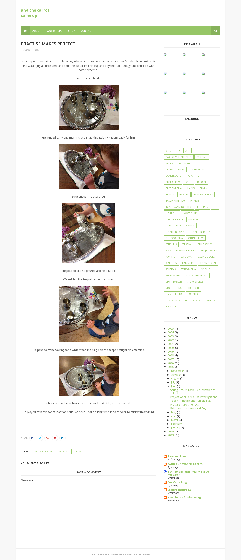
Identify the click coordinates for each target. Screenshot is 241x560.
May (174, 412)
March (175, 420)
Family (203, 188)
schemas (171, 269)
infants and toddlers (179, 207)
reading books (206, 256)
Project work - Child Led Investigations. (194, 397)
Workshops (54, 30)
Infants (194, 200)
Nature (190, 225)
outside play (196, 238)
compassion (197, 169)
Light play (172, 213)
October (176, 374)
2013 (171, 435)
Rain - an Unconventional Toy (188, 408)
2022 (171, 340)
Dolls (188, 182)
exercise (201, 182)
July (173, 382)
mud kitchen (173, 225)
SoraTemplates (114, 554)
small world (173, 275)
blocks (170, 163)
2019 (171, 351)
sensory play (188, 269)
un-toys (210, 300)
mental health (174, 219)
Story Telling (174, 288)
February (176, 423)
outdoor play (174, 238)
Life (215, 207)
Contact (87, 30)
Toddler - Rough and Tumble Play (190, 400)
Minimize (193, 219)
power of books (186, 250)
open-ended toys (44, 451)
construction (174, 175)
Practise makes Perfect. (184, 404)
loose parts (190, 213)
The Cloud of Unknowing (184, 497)
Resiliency (171, 263)
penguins (171, 244)
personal (187, 244)
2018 (171, 355)
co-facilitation (175, 169)
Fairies (191, 188)
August (175, 378)
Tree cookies (192, 300)
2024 (171, 332)
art (187, 151)
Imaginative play (175, 200)
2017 (171, 359)
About (36, 30)
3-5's (168, 151)
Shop (71, 30)
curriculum (173, 182)
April (174, 416)
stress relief (194, 288)
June (174, 386)
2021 (171, 344)
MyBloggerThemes (139, 554)
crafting (193, 175)
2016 (171, 363)
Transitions (173, 300)
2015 (171, 367)
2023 (171, 336)
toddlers (63, 451)
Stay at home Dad (196, 275)
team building (174, 294)
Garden (183, 194)
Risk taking (188, 263)
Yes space (78, 451)
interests (202, 207)
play (168, 250)
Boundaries (186, 163)
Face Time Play (174, 188)
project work (209, 250)
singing (205, 269)
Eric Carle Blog (177, 482)
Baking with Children (178, 157)
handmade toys (203, 194)
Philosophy (205, 244)
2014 (171, 431)
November (178, 370)
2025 (171, 328)
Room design (208, 263)
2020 (171, 348)
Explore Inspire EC (179, 489)
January (176, 427)
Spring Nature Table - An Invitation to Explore (193, 391)
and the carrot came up (35, 13)
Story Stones (195, 281)
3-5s (178, 151)
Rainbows (186, 256)
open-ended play (176, 231)
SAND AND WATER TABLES (185, 464)
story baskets (174, 281)
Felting (170, 194)
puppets (170, 256)
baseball (202, 157)
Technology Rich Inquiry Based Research (188, 473)
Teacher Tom (177, 456)
